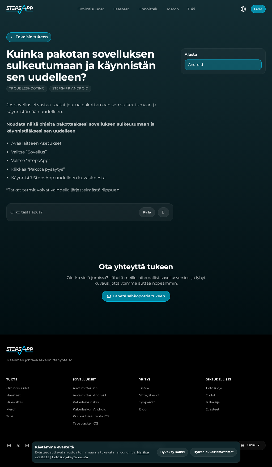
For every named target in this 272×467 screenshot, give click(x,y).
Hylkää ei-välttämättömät (213, 452)
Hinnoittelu (148, 9)
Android (195, 64)
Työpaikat (147, 402)
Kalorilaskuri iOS (86, 402)
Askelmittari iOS (85, 388)
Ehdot (210, 395)
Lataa (258, 9)
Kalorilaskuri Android (89, 409)
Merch (173, 9)
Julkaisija (213, 402)
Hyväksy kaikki (172, 452)
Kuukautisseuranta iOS (91, 416)
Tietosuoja (214, 388)
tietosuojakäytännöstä (70, 457)
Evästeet (212, 409)
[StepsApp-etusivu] (19, 9)
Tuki (191, 9)
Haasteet (121, 9)
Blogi (143, 409)
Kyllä (147, 212)
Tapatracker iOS (85, 423)
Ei (163, 212)
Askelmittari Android (89, 395)
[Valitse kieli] (243, 9)
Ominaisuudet (91, 9)
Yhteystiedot (149, 395)
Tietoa (144, 388)
